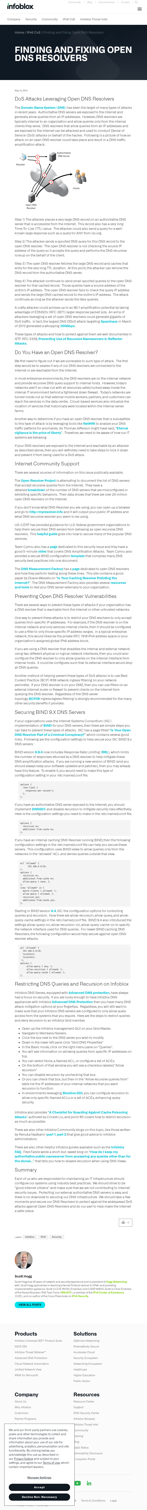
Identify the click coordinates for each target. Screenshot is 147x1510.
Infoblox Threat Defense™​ (30, 1352)
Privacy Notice (23, 1459)
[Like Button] (123, 1222)
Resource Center (84, 1401)
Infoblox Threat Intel (93, 19)
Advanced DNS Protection (72, 1002)
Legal (113, 1500)
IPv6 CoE (69, 19)
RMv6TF (66, 1292)
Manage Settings (39, 1477)
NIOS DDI (21, 1346)
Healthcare (80, 1369)
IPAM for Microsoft (26, 1375)
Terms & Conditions (93, 1500)
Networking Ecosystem (88, 1363)
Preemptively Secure (86, 1346)
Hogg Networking (116, 1281)
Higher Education (84, 1375)
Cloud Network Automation (32, 1363)
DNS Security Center (86, 1413)
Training (78, 1436)
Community (74, 2)
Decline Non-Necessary (39, 1497)
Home (19, 32)
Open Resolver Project (38, 481)
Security (31, 19)
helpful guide (47, 534)
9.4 (53, 911)
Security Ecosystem (86, 1357)
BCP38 (34, 699)
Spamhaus (109, 321)
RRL (105, 752)
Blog (89, 2)
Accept (39, 1487)
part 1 (51, 1134)
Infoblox (29, 1236)
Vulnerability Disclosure (88, 1453)
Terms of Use (51, 1463)
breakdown (36, 490)
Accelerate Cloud (84, 1352)
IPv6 (43, 1236)
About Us (20, 1401)
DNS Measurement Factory (42, 569)
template (78, 556)
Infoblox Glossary (84, 1418)
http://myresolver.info (46, 512)
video (42, 551)
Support (79, 1407)
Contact (125, 2)
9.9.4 (39, 752)
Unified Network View (28, 1369)
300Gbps (67, 326)
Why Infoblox (23, 1407)
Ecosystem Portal (84, 1459)
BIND (47, 725)
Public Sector (82, 1381)
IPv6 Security (80, 1296)
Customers (21, 1413)
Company (13, 19)
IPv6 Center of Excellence (108, 1292)
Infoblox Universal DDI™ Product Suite (38, 1340)
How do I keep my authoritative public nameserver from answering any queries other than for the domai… (73, 1156)
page (53, 547)
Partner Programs (25, 1418)
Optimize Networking (86, 1340)
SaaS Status (81, 1447)
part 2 (61, 1134)
